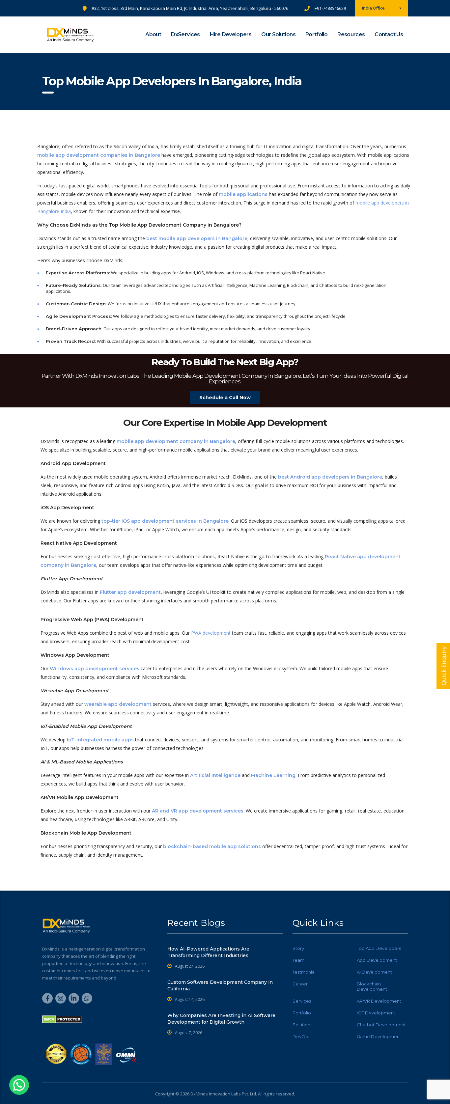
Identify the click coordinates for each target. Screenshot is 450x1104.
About (153, 34)
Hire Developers (230, 34)
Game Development (379, 1036)
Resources (351, 34)
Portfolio (316, 34)
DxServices (185, 34)
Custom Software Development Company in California (220, 985)
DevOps (301, 1036)
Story (298, 948)
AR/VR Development (379, 1001)
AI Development (374, 972)
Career (300, 983)
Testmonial (304, 972)
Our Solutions (278, 34)
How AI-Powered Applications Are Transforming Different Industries (208, 952)
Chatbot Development (381, 1024)
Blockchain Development (372, 986)
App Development (377, 960)
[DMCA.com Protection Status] (62, 1019)
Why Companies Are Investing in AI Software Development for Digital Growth (221, 1018)
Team (298, 960)
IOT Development (376, 1012)
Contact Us (389, 34)
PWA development (211, 633)
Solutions (302, 1024)
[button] (19, 1085)
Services (302, 1001)
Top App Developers (379, 948)
